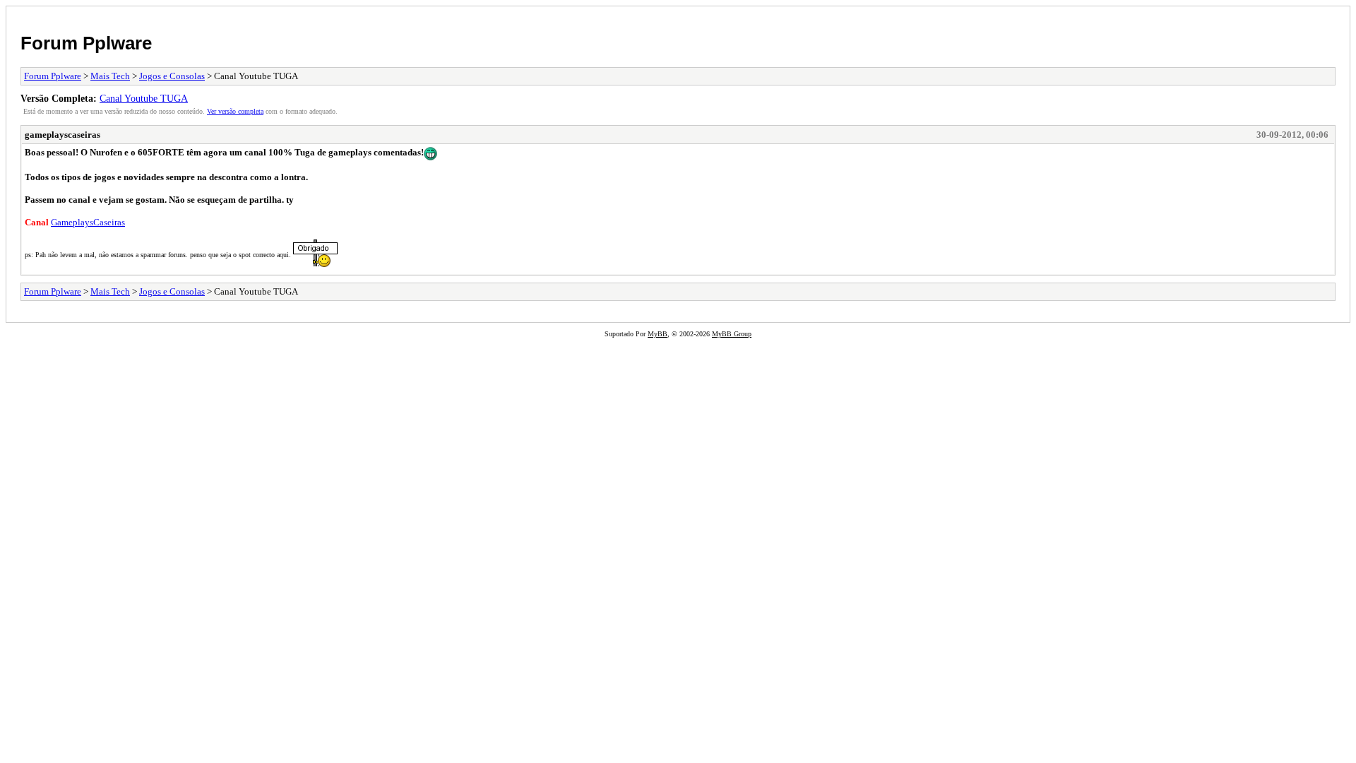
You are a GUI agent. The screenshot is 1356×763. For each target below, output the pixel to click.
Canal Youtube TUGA (144, 98)
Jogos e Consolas (172, 76)
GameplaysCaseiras (88, 222)
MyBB (657, 334)
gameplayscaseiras (62, 134)
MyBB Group (731, 334)
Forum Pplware (86, 43)
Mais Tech (110, 76)
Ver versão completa (235, 111)
